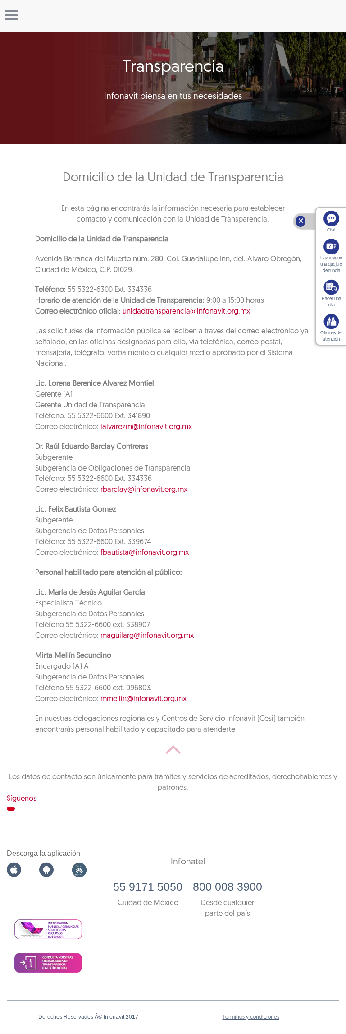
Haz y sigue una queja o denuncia (331, 264)
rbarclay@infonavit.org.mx (143, 490)
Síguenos (21, 799)
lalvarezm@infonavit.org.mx (146, 427)
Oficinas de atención (331, 336)
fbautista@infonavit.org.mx (144, 553)
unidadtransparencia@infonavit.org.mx (186, 311)
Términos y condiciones (251, 1017)
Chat (331, 230)
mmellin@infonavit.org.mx (143, 699)
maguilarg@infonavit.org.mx (147, 636)
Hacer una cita (331, 302)
